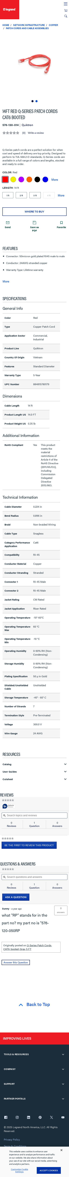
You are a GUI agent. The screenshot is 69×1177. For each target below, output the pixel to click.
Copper (53, 25)
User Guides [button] (10, 771)
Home (5, 25)
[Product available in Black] (37, 179)
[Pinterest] (40, 1117)
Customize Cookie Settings (19, 1170)
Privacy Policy (12, 1139)
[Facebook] (6, 1117)
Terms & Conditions (15, 1146)
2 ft (21, 195)
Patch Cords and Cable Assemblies (27, 28)
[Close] (61, 1150)
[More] (55, 179)
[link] (8, 800)
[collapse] (63, 1054)
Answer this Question (16, 962)
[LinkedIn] (28, 1117)
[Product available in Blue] (45, 179)
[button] (65, 35)
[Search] (65, 16)
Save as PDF (34, 228)
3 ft (35, 195)
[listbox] (34, 67)
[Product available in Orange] (29, 179)
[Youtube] (63, 1117)
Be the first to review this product (30, 846)
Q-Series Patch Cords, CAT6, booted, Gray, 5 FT (27, 947)
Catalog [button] (7, 764)
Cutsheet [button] (8, 779)
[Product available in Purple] (21, 179)
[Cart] (65, 10)
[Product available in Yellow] (13, 179)
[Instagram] (17, 1117)
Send (8, 227)
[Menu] (65, 4)
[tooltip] (9, 806)
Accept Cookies (49, 1170)
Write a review (36, 132)
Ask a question (15, 897)
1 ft (7, 195)
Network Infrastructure (29, 25)
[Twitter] (51, 1117)
